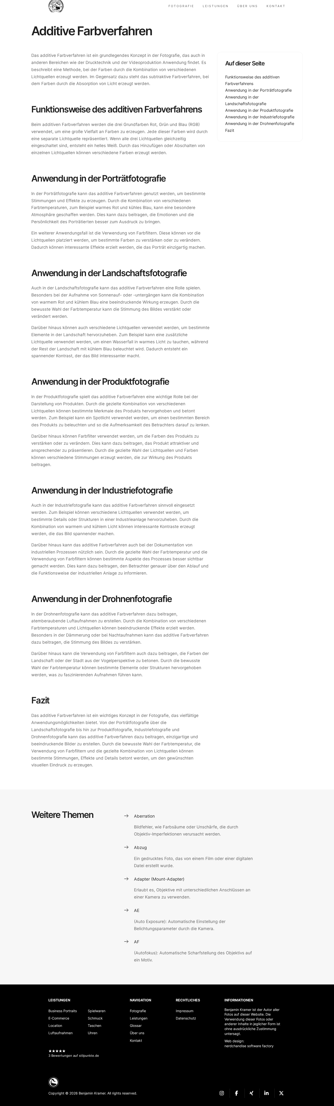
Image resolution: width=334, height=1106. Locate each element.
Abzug (140, 847)
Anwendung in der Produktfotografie (259, 110)
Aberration (144, 816)
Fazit (229, 130)
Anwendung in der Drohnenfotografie (259, 123)
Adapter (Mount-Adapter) (159, 879)
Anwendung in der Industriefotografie (259, 116)
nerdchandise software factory (249, 1046)
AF (136, 941)
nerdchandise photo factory (58, 6)
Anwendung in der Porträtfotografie (258, 90)
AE (136, 910)
